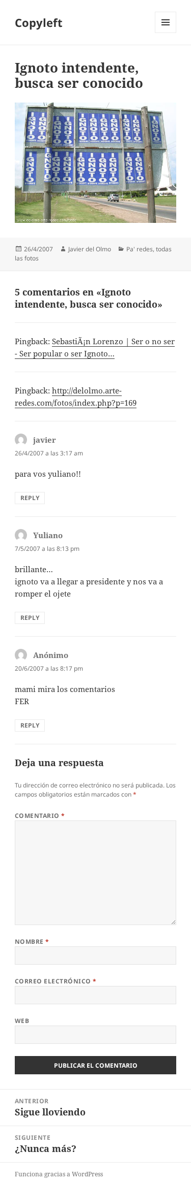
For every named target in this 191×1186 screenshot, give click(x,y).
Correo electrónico (56, 981)
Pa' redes (139, 249)
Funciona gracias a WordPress (59, 1174)
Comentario (40, 815)
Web (22, 1020)
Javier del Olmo (89, 249)
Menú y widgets (165, 32)
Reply (29, 497)
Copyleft (39, 22)
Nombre (32, 941)
